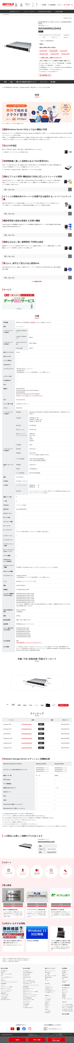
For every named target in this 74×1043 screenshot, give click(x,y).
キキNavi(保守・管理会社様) (67, 1010)
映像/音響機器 (3, 983)
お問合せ (46, 1006)
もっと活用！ (47, 974)
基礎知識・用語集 (48, 977)
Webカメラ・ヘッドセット (6, 988)
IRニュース (64, 989)
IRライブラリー (65, 990)
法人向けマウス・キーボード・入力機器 (30, 991)
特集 (46, 978)
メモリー (2, 978)
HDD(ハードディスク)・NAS (6, 974)
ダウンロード (47, 1001)
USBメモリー (3, 980)
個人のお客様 (65, 1014)
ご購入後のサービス (49, 989)
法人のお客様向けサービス (50, 990)
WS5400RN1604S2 (26, 724)
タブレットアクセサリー (5, 991)
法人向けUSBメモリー (27, 983)
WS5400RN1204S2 (26, 729)
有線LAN (2, 972)
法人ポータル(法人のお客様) (67, 1006)
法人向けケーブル (26, 990)
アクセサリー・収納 (4, 994)
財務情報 (64, 995)
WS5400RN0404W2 (26, 748)
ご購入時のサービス (49, 987)
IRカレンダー (64, 992)
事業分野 (64, 975)
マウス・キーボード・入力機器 (6, 986)
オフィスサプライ (26, 1002)
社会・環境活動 (65, 977)
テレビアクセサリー (5, 996)
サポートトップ (48, 998)
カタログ (46, 1007)
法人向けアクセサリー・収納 (28, 999)
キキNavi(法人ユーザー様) (67, 1009)
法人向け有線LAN (26, 974)
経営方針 (64, 994)
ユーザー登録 (47, 1010)
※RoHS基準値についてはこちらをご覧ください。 (29, 642)
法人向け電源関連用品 (27, 998)
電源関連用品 (3, 993)
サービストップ (48, 986)
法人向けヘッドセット (27, 993)
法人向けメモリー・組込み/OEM (29, 982)
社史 (63, 978)
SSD (2, 975)
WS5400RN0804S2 (26, 734)
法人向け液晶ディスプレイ (28, 988)
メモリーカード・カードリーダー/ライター (9, 982)
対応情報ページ (34, 322)
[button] (63, 705)
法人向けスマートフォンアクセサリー (30, 994)
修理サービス (47, 1004)
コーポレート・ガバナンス (67, 998)
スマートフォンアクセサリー (6, 990)
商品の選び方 (47, 972)
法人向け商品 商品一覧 (28, 1007)
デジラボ (46, 980)
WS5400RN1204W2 (26, 738)
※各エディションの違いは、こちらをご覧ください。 (29, 395)
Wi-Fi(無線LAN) (4, 970)
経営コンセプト (65, 974)
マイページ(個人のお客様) (67, 1004)
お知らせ (46, 1009)
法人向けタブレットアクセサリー (29, 996)
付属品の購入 (47, 1012)
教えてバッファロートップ (50, 970)
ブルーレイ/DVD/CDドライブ (6, 977)
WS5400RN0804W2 (26, 743)
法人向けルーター (26, 975)
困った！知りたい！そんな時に (50, 975)
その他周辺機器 (4, 998)
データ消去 (25, 1006)
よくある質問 (47, 999)
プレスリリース (65, 980)
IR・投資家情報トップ (66, 987)
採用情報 (64, 982)
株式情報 (64, 997)
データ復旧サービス (49, 992)
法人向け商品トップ (27, 970)
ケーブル (2, 985)
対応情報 (46, 1003)
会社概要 (64, 972)
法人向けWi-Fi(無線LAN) (28, 972)
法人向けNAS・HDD (27, 977)
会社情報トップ (65, 970)
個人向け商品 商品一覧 (5, 999)
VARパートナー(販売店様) (67, 1007)
